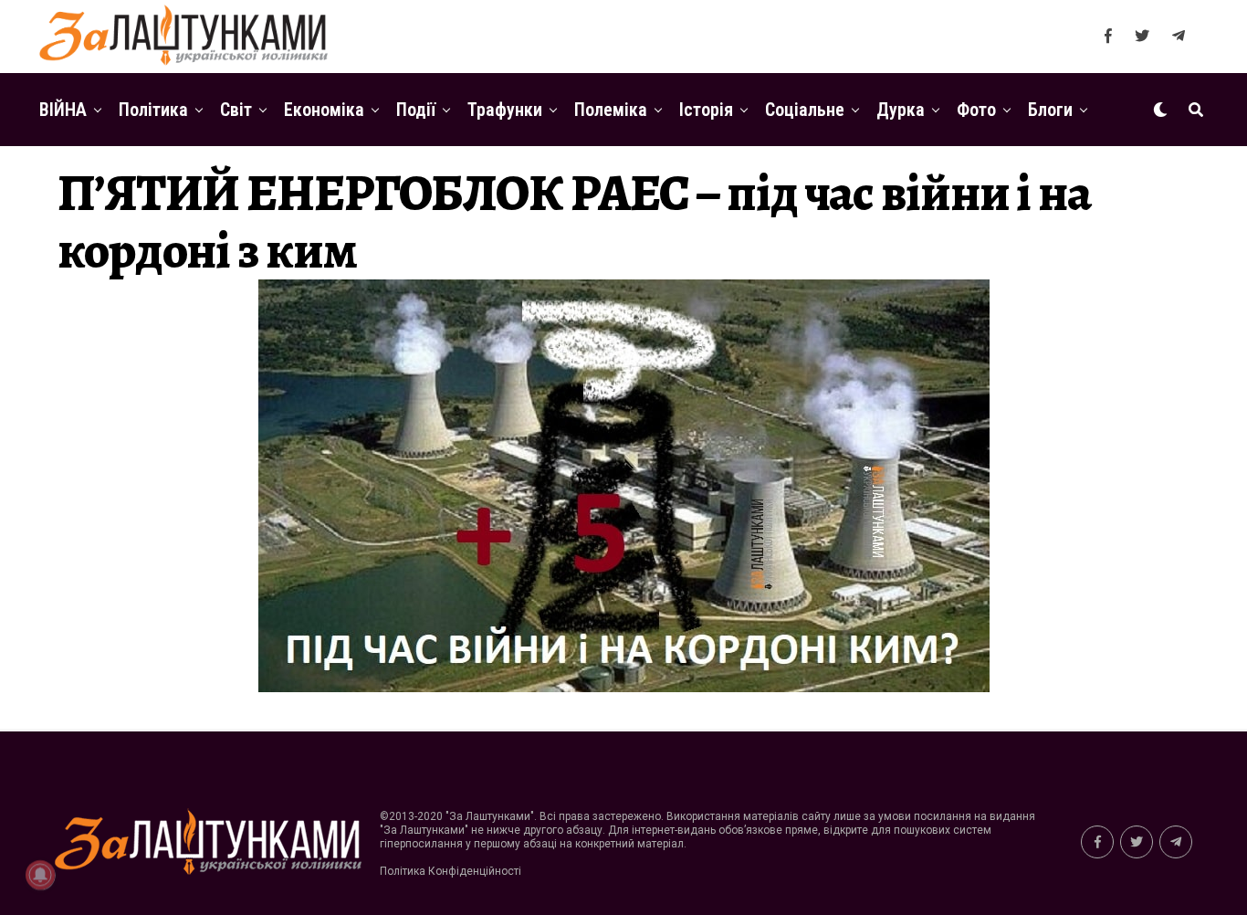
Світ (236, 110)
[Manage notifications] (40, 874)
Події (415, 110)
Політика (153, 110)
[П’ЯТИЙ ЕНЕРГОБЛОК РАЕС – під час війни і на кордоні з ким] (624, 687)
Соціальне (804, 110)
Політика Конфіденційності (450, 871)
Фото (976, 110)
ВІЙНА (63, 110)
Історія (706, 110)
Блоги (1050, 110)
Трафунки (504, 110)
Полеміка (610, 110)
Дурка (900, 110)
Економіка (324, 110)
